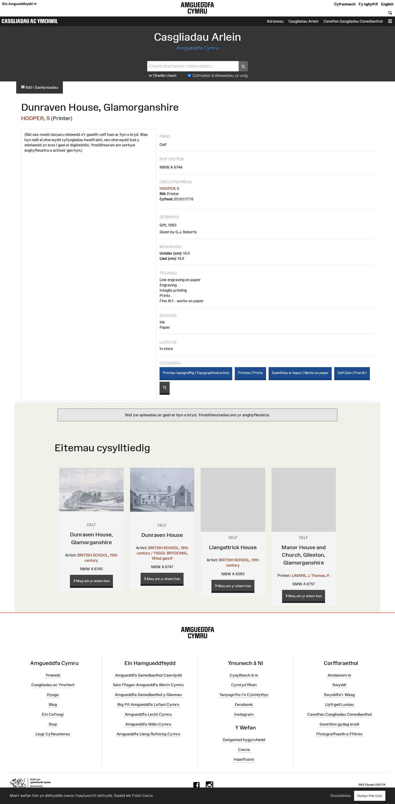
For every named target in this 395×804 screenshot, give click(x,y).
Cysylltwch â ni (244, 675)
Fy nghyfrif (368, 4)
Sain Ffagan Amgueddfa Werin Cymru (148, 685)
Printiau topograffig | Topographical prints (196, 373)
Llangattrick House (233, 547)
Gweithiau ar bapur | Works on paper (300, 373)
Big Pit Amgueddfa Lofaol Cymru (148, 704)
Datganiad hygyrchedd (244, 739)
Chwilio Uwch (164, 75)
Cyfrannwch (344, 4)
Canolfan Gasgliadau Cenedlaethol (353, 21)
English (387, 4)
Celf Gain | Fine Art (352, 373)
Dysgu (53, 694)
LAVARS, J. (301, 575)
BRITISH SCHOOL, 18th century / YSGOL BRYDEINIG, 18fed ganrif (162, 553)
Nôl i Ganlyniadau (41, 87)
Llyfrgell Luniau (339, 704)
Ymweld (52, 675)
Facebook (244, 704)
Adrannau (275, 21)
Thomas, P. (320, 575)
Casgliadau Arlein (303, 21)
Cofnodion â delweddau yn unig (220, 75)
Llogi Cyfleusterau (52, 733)
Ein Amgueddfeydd (18, 4)
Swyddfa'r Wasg (339, 694)
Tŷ (164, 387)
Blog (53, 704)
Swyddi (339, 685)
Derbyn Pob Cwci (369, 796)
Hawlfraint (244, 759)
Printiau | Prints (250, 373)
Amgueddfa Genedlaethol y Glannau (148, 694)
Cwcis (244, 749)
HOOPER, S (35, 118)
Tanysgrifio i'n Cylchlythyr (244, 694)
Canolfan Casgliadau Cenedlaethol (339, 714)
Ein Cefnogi (53, 714)
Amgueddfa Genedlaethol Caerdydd (148, 675)
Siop (53, 724)
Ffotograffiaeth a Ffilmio (339, 733)
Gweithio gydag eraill (339, 724)
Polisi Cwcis (142, 795)
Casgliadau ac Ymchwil (30, 21)
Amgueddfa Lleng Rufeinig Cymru (148, 733)
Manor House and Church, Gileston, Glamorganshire (303, 555)
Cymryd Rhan (244, 685)
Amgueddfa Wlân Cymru (148, 724)
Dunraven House (162, 535)
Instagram (244, 714)
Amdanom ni (339, 675)
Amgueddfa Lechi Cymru (148, 714)
